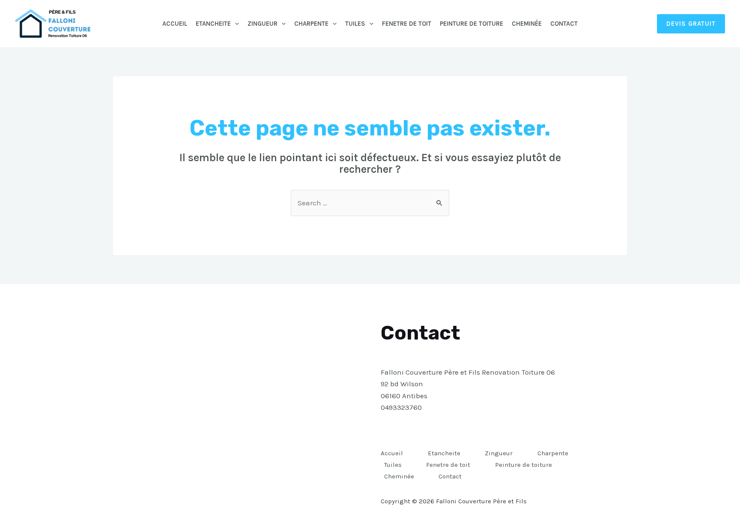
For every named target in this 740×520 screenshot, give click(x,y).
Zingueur (263, 23)
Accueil (174, 23)
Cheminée (527, 23)
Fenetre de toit (406, 23)
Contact (564, 23)
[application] (235, 23)
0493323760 (401, 407)
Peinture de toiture (471, 23)
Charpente (311, 23)
